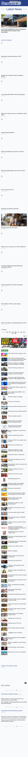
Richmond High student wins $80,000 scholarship (16, 516)
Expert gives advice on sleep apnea (16, 453)
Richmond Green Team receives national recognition (17, 574)
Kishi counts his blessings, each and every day (16, 458)
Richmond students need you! (15, 414)
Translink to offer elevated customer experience (16, 564)
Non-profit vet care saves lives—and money (16, 506)
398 (21, 330)
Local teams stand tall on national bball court (17, 603)
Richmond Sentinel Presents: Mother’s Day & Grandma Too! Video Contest (17, 492)
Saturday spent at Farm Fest (14, 616)
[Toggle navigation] (25, 3)
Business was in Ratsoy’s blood (15, 544)
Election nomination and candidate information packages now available (16, 362)
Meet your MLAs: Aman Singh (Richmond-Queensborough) (15, 420)
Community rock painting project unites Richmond (17, 535)
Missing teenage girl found (14, 477)
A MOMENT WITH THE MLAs (15, 631)
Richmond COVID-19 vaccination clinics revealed (17, 439)
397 (18, 330)
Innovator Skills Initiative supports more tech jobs (17, 386)
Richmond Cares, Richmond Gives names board (16, 554)
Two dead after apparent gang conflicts (17, 592)
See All (3, 665)
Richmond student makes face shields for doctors (17, 607)
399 (24, 330)
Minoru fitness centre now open (15, 472)
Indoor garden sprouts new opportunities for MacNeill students (17, 540)
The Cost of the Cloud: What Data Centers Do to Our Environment (16, 371)
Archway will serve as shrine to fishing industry (17, 521)
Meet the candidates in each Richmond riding (17, 641)
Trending (5, 349)
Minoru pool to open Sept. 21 (14, 486)
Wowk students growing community (16, 626)
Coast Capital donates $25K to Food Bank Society (16, 391)
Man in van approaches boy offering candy (16, 583)
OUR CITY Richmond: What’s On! (16, 366)
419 (13, 332)
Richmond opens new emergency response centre (15, 612)
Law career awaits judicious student (16, 511)
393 (7, 330)
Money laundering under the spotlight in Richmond (17, 636)
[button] (6, 689)
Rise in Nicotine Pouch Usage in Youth (17, 352)
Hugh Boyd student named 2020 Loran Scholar (17, 569)
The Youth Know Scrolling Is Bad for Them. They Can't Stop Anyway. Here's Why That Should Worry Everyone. (17, 358)
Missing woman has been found (15, 443)
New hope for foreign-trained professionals (14, 588)
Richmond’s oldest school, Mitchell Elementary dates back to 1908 (16, 482)
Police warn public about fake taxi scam (17, 405)
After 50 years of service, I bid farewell (17, 650)
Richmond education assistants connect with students (17, 578)
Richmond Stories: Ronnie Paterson (16, 645)
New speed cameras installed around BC (17, 409)
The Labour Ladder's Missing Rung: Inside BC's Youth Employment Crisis (16, 376)
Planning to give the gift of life (15, 559)
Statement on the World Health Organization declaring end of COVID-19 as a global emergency (17, 526)
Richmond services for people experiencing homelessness (15, 424)
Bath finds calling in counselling (15, 395)
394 (10, 330)
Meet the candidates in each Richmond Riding (17, 429)
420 (15, 332)
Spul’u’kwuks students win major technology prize (15, 501)
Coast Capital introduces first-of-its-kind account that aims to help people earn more (17, 382)
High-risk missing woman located (15, 433)
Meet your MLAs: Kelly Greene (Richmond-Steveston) (15, 497)
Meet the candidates (12, 549)
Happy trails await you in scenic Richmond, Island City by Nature (15, 448)
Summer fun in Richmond (14, 400)
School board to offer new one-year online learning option (17, 463)
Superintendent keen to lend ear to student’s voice (16, 530)
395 (13, 330)
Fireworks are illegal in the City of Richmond (15, 468)
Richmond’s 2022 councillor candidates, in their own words (17, 598)
